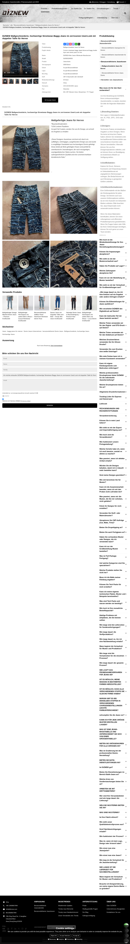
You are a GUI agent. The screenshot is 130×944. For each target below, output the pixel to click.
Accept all (76, 935)
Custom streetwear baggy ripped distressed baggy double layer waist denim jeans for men (80, 51)
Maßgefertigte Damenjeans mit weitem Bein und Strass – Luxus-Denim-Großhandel (89, 316)
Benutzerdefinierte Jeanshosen (24, 25)
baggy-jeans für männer (15, 331)
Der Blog (85, 912)
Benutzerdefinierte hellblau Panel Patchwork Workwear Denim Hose (41, 315)
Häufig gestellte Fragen (90, 909)
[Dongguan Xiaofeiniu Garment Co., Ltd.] (15, 13)
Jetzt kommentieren (56, 345)
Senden (50, 405)
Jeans (4, 331)
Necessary (53, 939)
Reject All (54, 935)
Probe (84, 905)
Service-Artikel (26, 401)
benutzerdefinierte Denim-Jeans (53, 331)
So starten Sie (76, 8)
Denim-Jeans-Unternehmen (33, 331)
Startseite (6, 25)
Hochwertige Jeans (8, 334)
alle (11, 25)
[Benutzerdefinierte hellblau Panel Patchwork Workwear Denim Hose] (41, 303)
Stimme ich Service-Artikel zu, (16, 401)
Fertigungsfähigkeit (86, 18)
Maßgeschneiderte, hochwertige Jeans (76, 331)
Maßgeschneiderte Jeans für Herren (47, 25)
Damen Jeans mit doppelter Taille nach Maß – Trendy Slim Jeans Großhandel (57, 315)
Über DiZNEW (111, 905)
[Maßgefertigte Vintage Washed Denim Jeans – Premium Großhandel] (9, 303)
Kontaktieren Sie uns (113, 912)
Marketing (79, 939)
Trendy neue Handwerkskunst (68, 912)
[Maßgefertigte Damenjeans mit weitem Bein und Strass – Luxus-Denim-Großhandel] (89, 303)
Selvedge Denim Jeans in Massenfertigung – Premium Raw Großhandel (73, 315)
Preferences (70, 939)
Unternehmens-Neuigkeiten (116, 909)
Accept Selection (65, 935)
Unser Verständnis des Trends (68, 915)
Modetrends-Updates (65, 905)
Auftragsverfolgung (88, 915)
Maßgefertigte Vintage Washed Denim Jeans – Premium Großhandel (9, 315)
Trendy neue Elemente (65, 909)
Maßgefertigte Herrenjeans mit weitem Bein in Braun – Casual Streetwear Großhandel (25, 316)
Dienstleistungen (103, 8)
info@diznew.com (11, 909)
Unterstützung (102, 18)
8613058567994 (11, 913)
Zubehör (6, 396)
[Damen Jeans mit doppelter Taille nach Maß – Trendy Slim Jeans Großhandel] (57, 303)
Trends (115, 8)
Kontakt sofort (51, 100)
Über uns (114, 18)
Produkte (44, 8)
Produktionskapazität (59, 8)
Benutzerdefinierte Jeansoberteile (40, 907)
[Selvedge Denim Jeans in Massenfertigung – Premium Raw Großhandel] (73, 303)
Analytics (61, 939)
